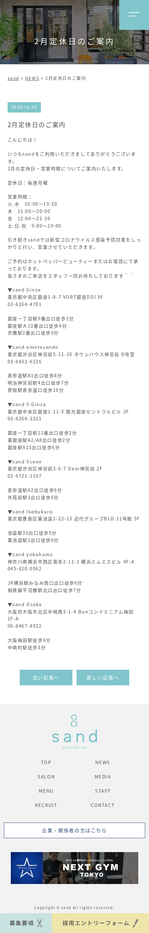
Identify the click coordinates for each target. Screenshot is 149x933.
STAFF (103, 790)
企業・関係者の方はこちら (74, 830)
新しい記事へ (103, 677)
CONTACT (103, 805)
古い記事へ (46, 677)
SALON (46, 776)
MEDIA (103, 776)
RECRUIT (46, 805)
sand (13, 78)
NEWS (32, 78)
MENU (46, 790)
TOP (46, 762)
